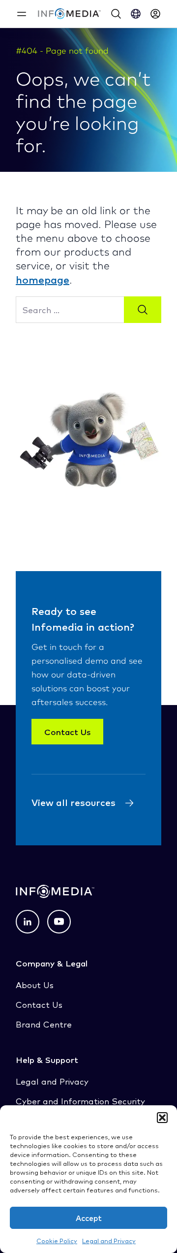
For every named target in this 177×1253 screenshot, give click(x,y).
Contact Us (67, 731)
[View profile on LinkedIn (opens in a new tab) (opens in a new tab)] (27, 921)
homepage (42, 279)
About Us (35, 984)
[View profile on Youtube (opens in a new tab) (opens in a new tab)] (59, 921)
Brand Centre (44, 1023)
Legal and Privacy (109, 1240)
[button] (162, 1118)
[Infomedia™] (69, 13)
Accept (89, 1218)
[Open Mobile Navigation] (22, 14)
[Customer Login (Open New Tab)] (155, 14)
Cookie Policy (56, 1240)
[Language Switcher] (136, 14)
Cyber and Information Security (80, 1100)
